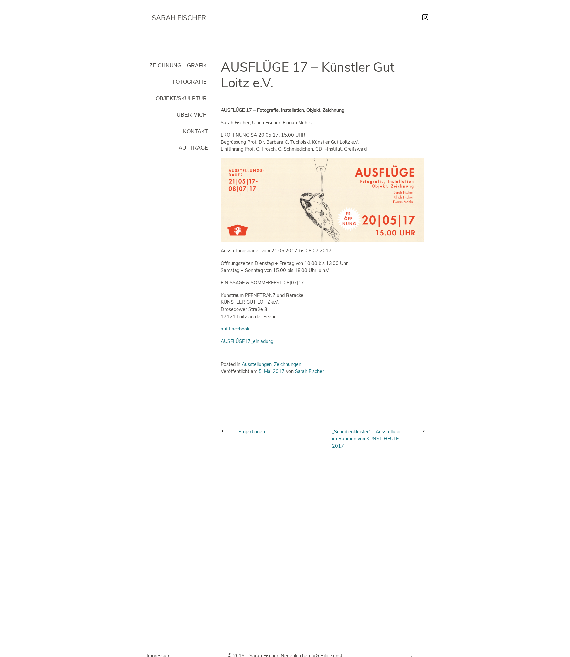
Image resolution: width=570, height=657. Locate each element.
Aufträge (193, 148)
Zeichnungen (287, 364)
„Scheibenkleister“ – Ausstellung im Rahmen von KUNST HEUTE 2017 (366, 438)
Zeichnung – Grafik (178, 65)
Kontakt (195, 131)
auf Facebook (235, 329)
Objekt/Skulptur (181, 98)
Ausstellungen (257, 364)
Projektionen (251, 431)
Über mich (192, 115)
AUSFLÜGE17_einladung (247, 341)
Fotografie (190, 82)
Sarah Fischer (179, 18)
